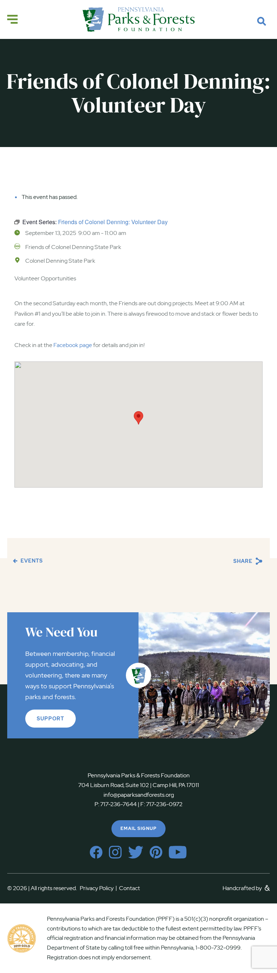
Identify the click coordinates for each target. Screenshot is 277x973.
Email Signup (138, 828)
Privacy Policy (98, 888)
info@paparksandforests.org (139, 795)
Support (50, 718)
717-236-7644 (118, 804)
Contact (129, 888)
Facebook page (72, 345)
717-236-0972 (164, 804)
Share (243, 561)
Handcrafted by (243, 888)
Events (31, 560)
